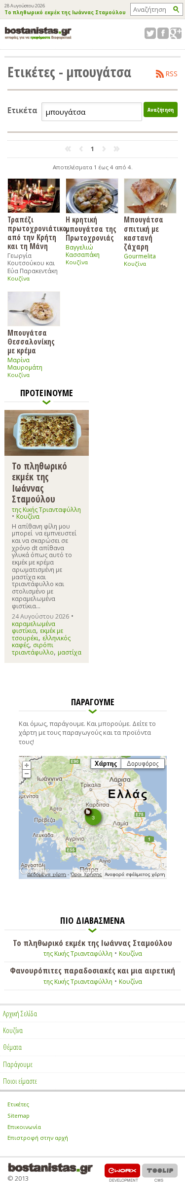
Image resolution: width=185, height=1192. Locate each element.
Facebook (163, 33)
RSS (172, 73)
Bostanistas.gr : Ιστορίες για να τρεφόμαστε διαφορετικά (38, 33)
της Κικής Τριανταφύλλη (46, 509)
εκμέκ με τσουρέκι (37, 634)
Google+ (176, 33)
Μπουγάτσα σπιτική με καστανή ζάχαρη (143, 233)
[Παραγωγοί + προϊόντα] (93, 877)
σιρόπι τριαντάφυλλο (33, 648)
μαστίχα (69, 652)
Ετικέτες (18, 1104)
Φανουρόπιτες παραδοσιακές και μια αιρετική (92, 970)
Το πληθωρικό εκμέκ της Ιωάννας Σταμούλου (65, 13)
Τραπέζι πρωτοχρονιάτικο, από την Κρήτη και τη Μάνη (33, 233)
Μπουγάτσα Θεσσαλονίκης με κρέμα (31, 341)
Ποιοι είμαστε (20, 1081)
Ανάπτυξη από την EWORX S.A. (122, 1172)
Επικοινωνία (24, 1126)
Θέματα (12, 1047)
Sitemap (18, 1115)
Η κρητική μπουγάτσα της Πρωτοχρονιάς (91, 228)
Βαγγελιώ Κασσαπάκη (83, 251)
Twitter (150, 33)
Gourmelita (140, 256)
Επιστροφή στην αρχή (37, 1137)
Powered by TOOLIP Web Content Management (160, 1172)
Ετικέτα (22, 110)
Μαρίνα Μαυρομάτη (24, 364)
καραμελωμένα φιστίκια (33, 627)
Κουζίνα (18, 278)
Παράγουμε (18, 1064)
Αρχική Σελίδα (20, 1013)
